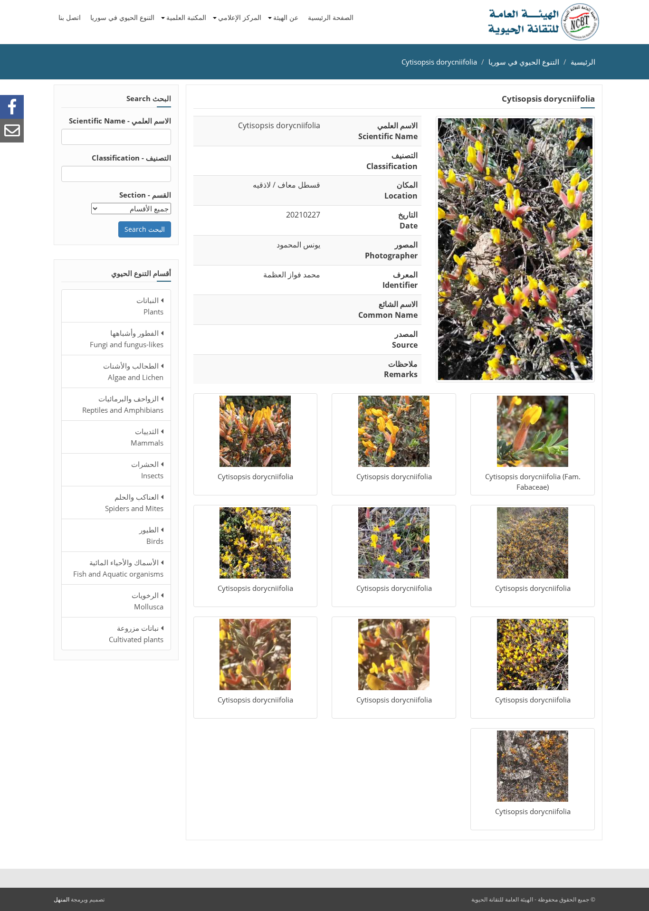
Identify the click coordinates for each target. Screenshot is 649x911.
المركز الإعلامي (239, 17)
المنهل (61, 899)
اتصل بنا (69, 17)
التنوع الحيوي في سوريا (122, 17)
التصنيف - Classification (131, 157)
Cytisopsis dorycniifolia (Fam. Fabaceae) (533, 481)
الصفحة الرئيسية (330, 17)
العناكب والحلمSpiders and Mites (134, 502)
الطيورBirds (151, 535)
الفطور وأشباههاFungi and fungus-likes (126, 338)
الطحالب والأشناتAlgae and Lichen (133, 371)
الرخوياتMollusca (147, 600)
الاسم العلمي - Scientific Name (120, 120)
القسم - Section (145, 194)
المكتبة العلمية (186, 17)
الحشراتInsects (147, 469)
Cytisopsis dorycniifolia (439, 61)
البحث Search (144, 229)
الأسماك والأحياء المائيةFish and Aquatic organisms (118, 568)
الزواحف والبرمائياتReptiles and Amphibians (122, 404)
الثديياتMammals (147, 437)
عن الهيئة (285, 17)
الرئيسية (583, 61)
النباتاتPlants (149, 305)
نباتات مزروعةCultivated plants (136, 633)
